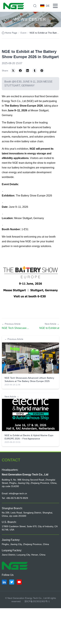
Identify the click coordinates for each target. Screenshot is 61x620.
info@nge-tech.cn (18, 493)
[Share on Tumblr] (34, 70)
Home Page (11, 32)
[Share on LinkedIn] (27, 70)
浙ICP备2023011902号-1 (37, 601)
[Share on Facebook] (20, 70)
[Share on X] (13, 70)
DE (48, 5)
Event (23, 32)
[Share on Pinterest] (41, 70)
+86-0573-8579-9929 (17, 498)
